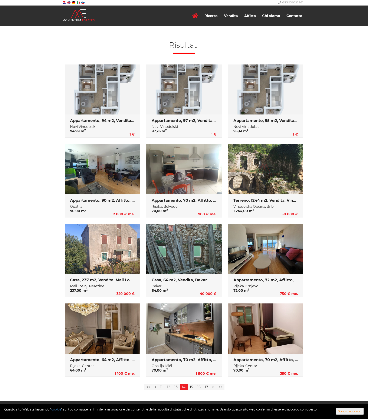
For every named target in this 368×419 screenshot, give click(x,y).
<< (148, 387)
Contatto (294, 16)
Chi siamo (271, 16)
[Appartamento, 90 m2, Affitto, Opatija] (102, 169)
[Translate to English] (69, 2)
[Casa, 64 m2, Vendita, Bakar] (183, 249)
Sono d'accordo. (350, 411)
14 (183, 387)
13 (176, 387)
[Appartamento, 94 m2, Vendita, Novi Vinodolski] (102, 89)
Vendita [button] (231, 16)
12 (168, 387)
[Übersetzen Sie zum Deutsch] (74, 2)
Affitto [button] (250, 16)
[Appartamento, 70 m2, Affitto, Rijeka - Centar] (265, 328)
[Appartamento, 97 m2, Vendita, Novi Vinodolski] (183, 89)
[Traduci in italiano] (78, 2)
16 (199, 387)
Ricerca (211, 16)
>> (220, 387)
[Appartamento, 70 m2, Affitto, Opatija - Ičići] (183, 328)
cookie (56, 409)
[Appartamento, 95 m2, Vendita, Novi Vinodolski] (265, 89)
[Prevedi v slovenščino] (83, 2)
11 (161, 387)
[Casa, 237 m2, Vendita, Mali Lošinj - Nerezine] (102, 249)
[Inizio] (195, 16)
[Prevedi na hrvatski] (64, 2)
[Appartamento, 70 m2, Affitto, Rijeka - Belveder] (183, 169)
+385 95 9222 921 (292, 2)
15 (191, 387)
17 (206, 387)
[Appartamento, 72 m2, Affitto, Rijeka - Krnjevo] (265, 249)
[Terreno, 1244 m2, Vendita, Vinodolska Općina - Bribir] (265, 169)
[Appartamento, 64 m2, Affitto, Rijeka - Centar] (102, 328)
